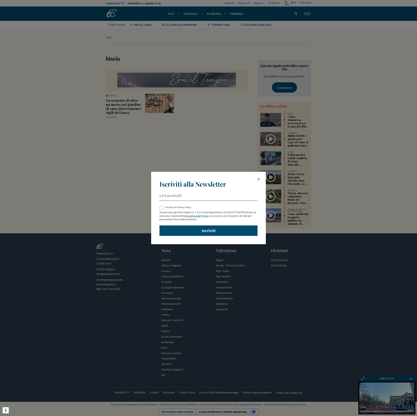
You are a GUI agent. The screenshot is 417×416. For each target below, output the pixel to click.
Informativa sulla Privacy (195, 216)
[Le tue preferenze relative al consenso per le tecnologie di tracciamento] (6, 410)
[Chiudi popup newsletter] (258, 179)
